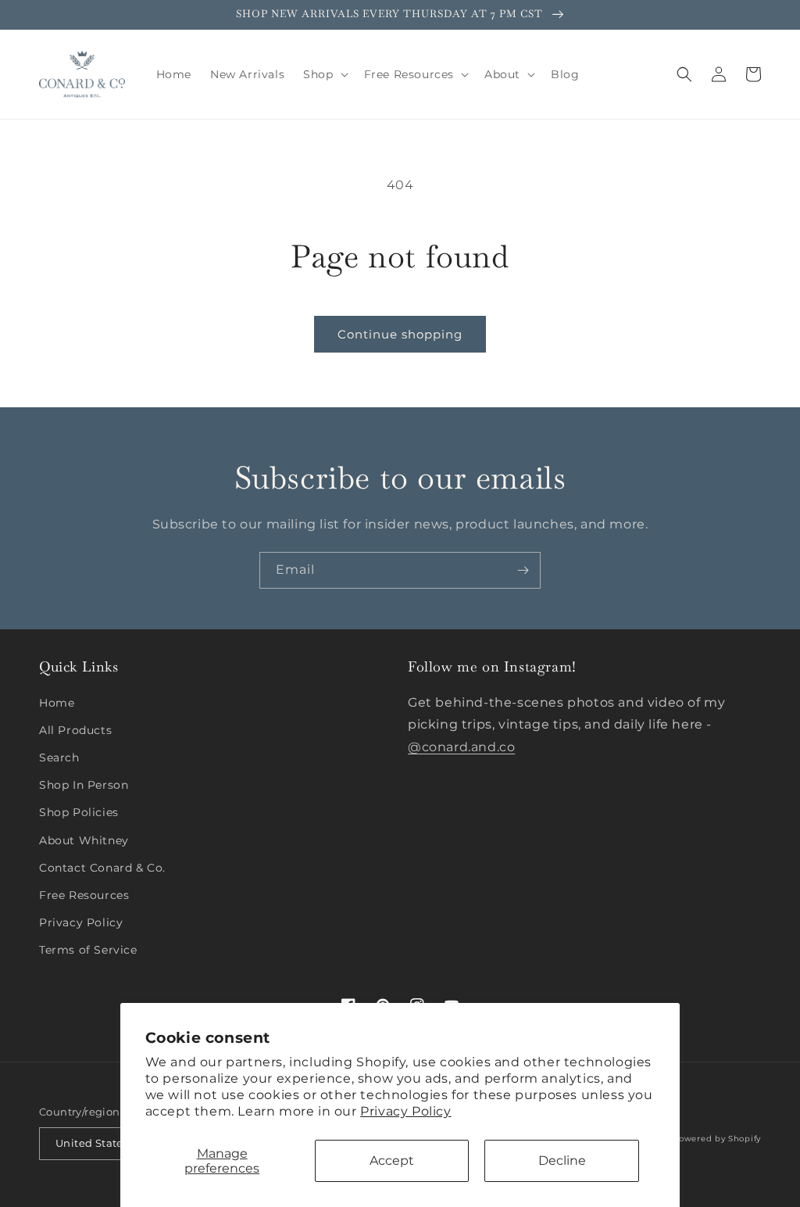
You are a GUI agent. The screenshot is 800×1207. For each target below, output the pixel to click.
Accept (392, 1160)
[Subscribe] (522, 570)
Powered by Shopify (717, 1139)
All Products (75, 730)
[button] (324, 74)
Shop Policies (79, 812)
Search (59, 757)
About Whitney (84, 840)
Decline (562, 1160)
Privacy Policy (405, 1111)
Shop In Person (83, 785)
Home (56, 703)
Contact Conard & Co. (102, 868)
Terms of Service (88, 950)
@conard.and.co (461, 747)
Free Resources (84, 895)
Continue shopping (400, 334)
